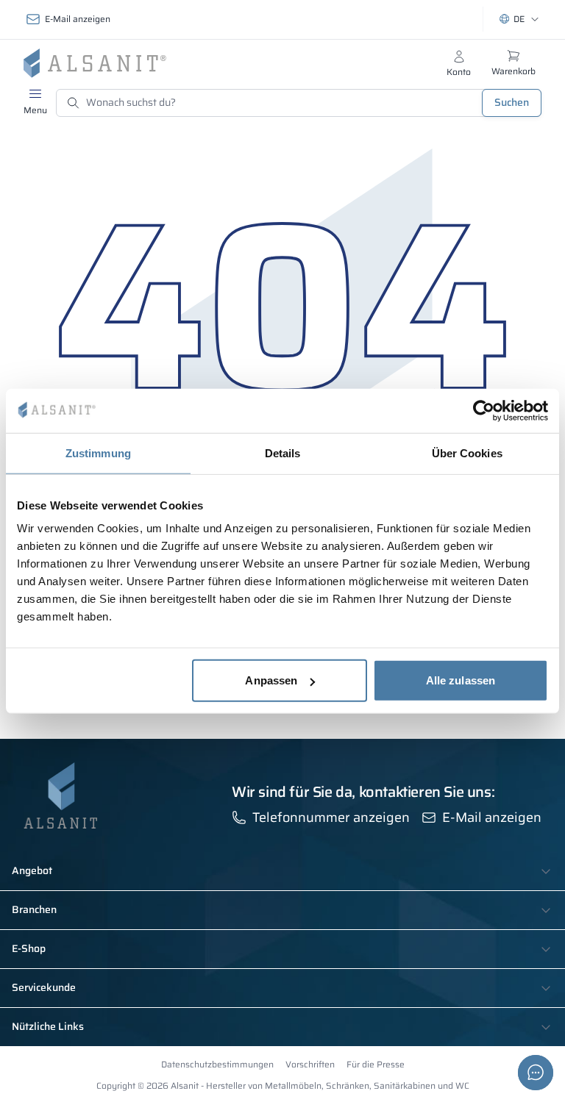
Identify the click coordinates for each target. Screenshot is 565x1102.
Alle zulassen (460, 680)
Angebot (32, 871)
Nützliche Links (48, 1027)
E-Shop (29, 949)
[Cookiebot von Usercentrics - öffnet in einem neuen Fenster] (483, 410)
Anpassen (271, 680)
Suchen (511, 102)
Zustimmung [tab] (98, 452)
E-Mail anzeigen (77, 19)
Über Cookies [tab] (467, 452)
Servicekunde (44, 988)
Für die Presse (376, 1064)
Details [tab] (283, 452)
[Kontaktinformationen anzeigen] (535, 1072)
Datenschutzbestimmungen (217, 1064)
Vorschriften (310, 1064)
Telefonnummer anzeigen (331, 817)
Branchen (34, 910)
